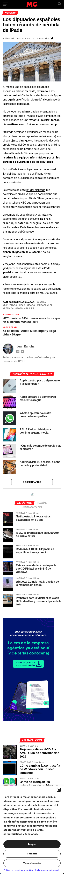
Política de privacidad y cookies (18, 870)
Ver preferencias (32, 863)
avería (42, 302)
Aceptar (32, 844)
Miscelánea (45, 305)
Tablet (30, 308)
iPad (22, 305)
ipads (31, 305)
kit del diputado (35, 190)
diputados (10, 305)
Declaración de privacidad (46, 870)
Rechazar (32, 854)
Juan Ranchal (42, 38)
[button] (59, 790)
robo (20, 308)
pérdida (9, 308)
